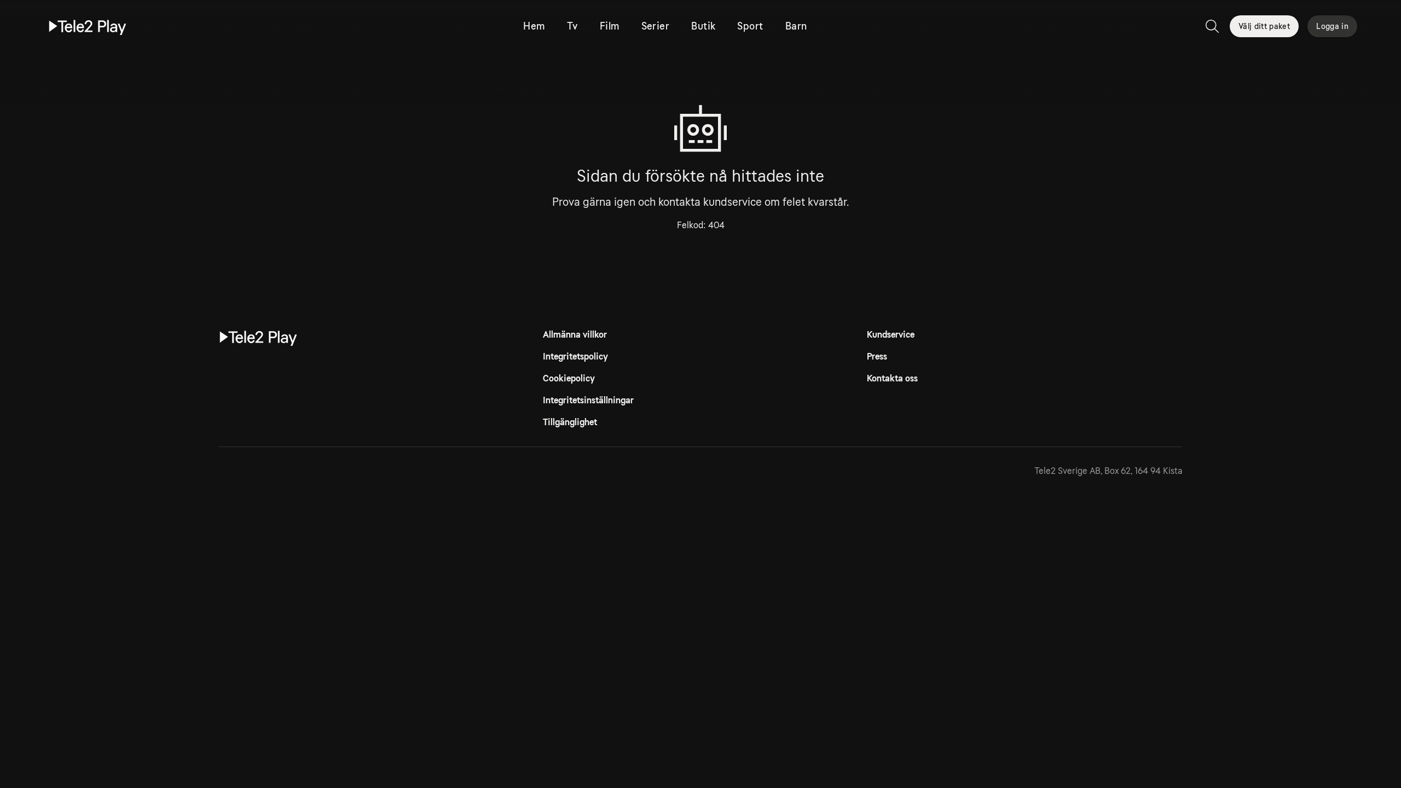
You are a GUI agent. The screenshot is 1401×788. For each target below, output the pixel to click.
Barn (796, 26)
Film (610, 26)
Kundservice (890, 334)
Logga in (1332, 26)
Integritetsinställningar (588, 400)
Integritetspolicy (575, 356)
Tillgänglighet (570, 422)
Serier (655, 26)
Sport (750, 26)
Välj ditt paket (1264, 26)
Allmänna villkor (575, 334)
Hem (534, 26)
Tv (572, 26)
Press (877, 356)
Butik (703, 26)
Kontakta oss (892, 378)
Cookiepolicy (569, 378)
